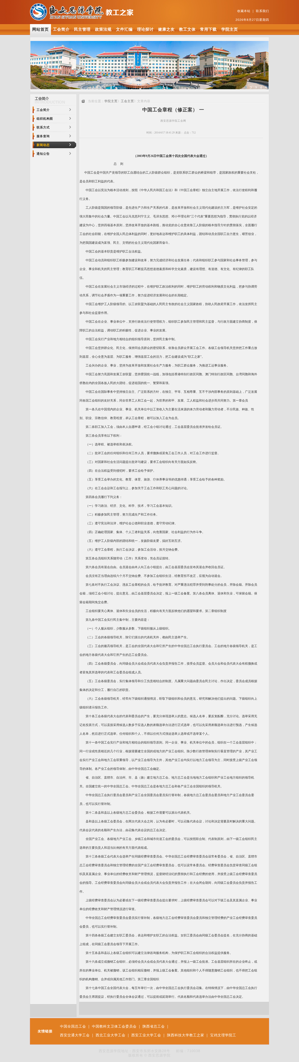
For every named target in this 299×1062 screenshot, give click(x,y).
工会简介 (61, 29)
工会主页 (127, 101)
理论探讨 (145, 29)
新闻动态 (43, 145)
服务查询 (43, 136)
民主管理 (82, 29)
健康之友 (166, 29)
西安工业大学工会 (146, 1035)
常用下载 (208, 29)
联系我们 (262, 11)
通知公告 (43, 153)
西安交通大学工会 (75, 1035)
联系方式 (43, 127)
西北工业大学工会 (110, 1035)
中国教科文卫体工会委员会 (114, 1026)
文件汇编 (124, 29)
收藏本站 (243, 11)
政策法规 (103, 29)
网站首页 (40, 29)
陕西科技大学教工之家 (185, 1035)
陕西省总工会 (153, 1026)
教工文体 (187, 29)
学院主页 (229, 29)
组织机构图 (45, 118)
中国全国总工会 (73, 1026)
